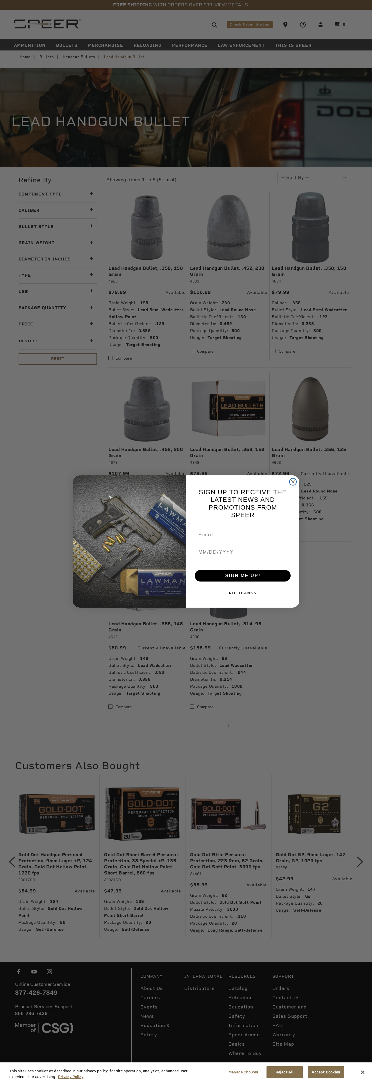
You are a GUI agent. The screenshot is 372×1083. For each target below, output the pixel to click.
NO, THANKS (243, 593)
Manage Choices (243, 1072)
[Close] (362, 1072)
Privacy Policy (70, 1077)
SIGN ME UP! (242, 575)
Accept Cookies (326, 1072)
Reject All (285, 1072)
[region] (186, 1072)
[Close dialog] (292, 481)
